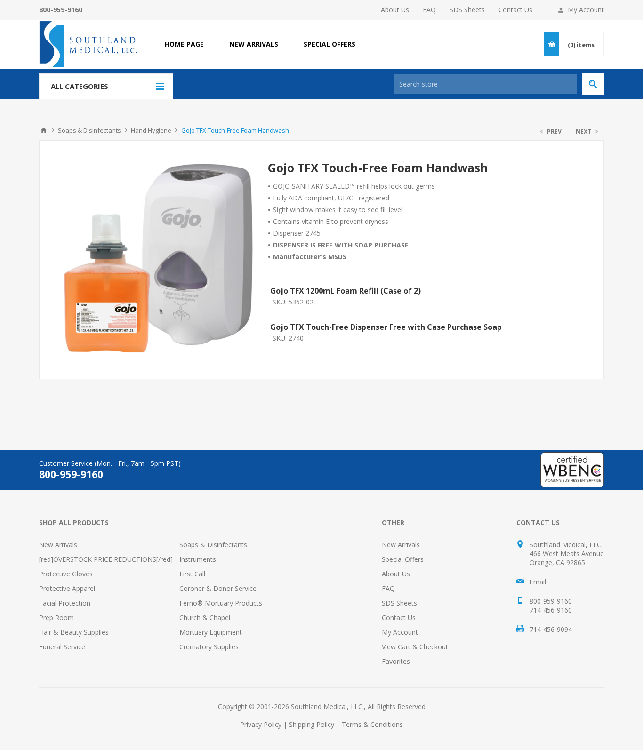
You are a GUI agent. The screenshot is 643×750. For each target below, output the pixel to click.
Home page (184, 44)
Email (538, 581)
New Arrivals (58, 544)
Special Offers (403, 559)
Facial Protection (64, 602)
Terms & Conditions (372, 724)
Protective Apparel (67, 588)
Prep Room (56, 617)
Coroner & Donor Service (218, 588)
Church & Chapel (204, 617)
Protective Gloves (66, 573)
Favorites (396, 661)
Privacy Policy (260, 724)
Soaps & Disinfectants (213, 544)
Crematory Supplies (209, 646)
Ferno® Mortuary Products (220, 602)
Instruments (197, 559)
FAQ (429, 9)
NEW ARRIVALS (253, 44)
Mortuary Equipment (210, 632)
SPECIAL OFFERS (329, 44)
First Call (192, 573)
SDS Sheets (467, 9)
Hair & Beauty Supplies (74, 632)
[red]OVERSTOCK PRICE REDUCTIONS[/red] (106, 559)
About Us (395, 9)
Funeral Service (62, 646)
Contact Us (515, 9)
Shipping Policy (311, 724)
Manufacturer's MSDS (309, 256)
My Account (586, 9)
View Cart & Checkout (415, 646)
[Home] (43, 130)
